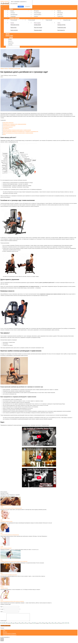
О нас (4, 630)
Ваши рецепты (13, 27)
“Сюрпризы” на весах (4, 588)
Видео (4, 134)
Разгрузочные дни (61, 30)
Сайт (1, 611)
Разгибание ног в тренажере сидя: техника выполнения (14, 124)
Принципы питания (38, 30)
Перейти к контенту (4, 1)
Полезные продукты (61, 24)
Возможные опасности (8, 127)
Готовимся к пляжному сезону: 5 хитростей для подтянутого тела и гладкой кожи (13, 561)
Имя (1, 606)
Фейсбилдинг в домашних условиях (6, 521)
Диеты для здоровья (38, 27)
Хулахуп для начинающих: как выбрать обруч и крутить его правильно (12, 601)
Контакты (5, 631)
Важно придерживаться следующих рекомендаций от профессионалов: (18, 132)
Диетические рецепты (15, 24)
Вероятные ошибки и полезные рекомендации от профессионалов (17, 130)
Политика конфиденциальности (9, 634)
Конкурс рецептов (14, 30)
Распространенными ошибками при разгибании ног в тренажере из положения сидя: (20, 131)
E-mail (2, 609)
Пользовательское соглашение (9, 633)
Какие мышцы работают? (8, 122)
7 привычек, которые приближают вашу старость (8, 574)
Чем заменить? (6, 128)
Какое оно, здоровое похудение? (5, 548)
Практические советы (61, 27)
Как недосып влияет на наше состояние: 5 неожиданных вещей (11, 508)
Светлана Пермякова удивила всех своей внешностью (9, 534)
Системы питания (37, 24)
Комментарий (3, 620)
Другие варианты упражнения (9, 125)
